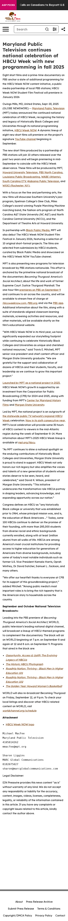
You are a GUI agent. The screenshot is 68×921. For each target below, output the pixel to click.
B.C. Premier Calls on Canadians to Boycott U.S (33, 4)
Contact (60, 915)
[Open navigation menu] (6, 29)
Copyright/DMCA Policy (17, 915)
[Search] (47, 29)
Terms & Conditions (48, 908)
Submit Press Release (21, 908)
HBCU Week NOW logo (20, 724)
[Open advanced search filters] (54, 29)
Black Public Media (37, 230)
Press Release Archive (39, 901)
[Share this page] (63, 29)
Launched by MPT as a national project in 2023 (31, 382)
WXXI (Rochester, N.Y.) (16, 185)
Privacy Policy (43, 915)
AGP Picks (8, 5)
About (19, 901)
